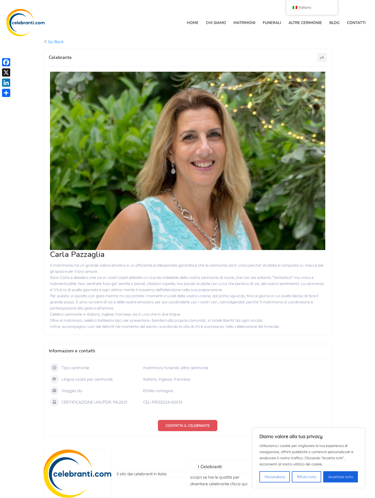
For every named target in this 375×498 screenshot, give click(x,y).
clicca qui (238, 483)
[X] (6, 72)
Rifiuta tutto (306, 477)
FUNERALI (272, 22)
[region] (309, 458)
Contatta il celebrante (188, 425)
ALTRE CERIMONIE (305, 22)
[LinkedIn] (6, 83)
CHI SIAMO (216, 22)
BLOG (334, 22)
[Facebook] (6, 62)
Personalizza (275, 477)
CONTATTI (356, 22)
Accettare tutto (340, 477)
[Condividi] (6, 93)
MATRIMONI (244, 22)
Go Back (56, 41)
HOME (192, 22)
